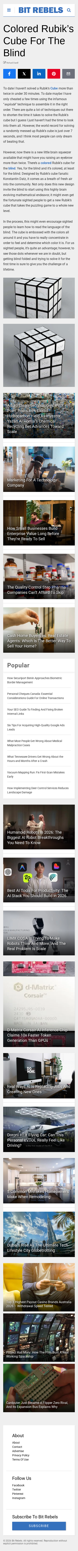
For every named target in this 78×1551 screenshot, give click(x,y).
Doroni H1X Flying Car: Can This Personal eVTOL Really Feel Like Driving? (36, 1140)
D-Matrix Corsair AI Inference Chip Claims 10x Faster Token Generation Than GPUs (37, 1035)
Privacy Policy (20, 1455)
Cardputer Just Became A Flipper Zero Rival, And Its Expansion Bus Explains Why (37, 1405)
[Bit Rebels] (39, 13)
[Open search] (71, 8)
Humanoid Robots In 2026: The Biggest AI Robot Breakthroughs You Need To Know (35, 837)
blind (11, 168)
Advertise (18, 1451)
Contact (17, 1446)
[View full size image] (39, 298)
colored (46, 163)
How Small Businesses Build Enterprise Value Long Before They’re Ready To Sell (33, 533)
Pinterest (17, 1493)
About (16, 1442)
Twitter (16, 1489)
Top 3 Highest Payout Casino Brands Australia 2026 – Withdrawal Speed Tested (38, 1304)
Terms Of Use (20, 1459)
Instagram (18, 1498)
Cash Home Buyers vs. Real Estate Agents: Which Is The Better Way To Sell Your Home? (39, 640)
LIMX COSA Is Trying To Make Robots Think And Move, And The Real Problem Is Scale (36, 943)
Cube (54, 88)
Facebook (18, 1485)
